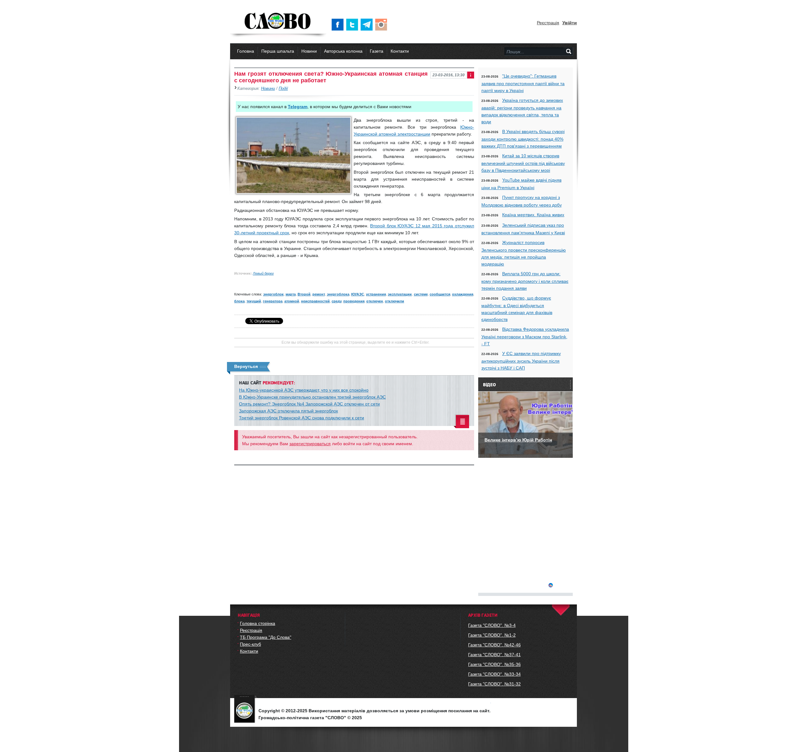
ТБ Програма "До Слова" (265, 637)
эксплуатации (400, 294)
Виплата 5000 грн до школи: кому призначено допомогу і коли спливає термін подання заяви (524, 281)
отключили (394, 301)
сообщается (440, 294)
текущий (254, 301)
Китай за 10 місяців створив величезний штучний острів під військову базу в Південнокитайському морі (523, 163)
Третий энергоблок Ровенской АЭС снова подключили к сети (301, 417)
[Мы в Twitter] (353, 25)
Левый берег (263, 273)
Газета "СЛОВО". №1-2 (492, 635)
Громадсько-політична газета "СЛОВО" (278, 21)
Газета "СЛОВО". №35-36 (494, 664)
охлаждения (462, 294)
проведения (353, 301)
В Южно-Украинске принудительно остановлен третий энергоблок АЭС (312, 396)
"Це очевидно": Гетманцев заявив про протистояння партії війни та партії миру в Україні (523, 83)
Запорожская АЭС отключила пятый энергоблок (288, 410)
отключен (374, 301)
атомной (291, 301)
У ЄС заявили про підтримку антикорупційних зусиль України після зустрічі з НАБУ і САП (521, 360)
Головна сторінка (257, 623)
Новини (309, 51)
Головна (245, 51)
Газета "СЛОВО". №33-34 (494, 674)
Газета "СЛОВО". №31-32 (494, 683)
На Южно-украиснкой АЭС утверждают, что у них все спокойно (304, 390)
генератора (272, 301)
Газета (376, 51)
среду (336, 301)
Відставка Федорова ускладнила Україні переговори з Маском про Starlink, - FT (525, 336)
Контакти (400, 51)
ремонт (318, 294)
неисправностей (315, 301)
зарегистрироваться (310, 443)
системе (421, 294)
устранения (376, 294)
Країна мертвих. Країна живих (533, 214)
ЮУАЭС (357, 294)
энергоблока (338, 294)
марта (291, 294)
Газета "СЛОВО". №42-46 (494, 644)
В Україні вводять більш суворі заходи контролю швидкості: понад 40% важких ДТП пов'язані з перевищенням (523, 139)
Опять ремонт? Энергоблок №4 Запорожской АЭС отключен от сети (309, 403)
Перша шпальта (277, 51)
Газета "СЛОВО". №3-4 (492, 625)
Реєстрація (548, 22)
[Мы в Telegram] (368, 25)
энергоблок (273, 294)
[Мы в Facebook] (339, 25)
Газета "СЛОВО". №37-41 (494, 654)
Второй (304, 294)
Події (283, 88)
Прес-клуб (250, 644)
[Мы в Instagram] (382, 25)
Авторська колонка (343, 51)
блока (239, 301)
